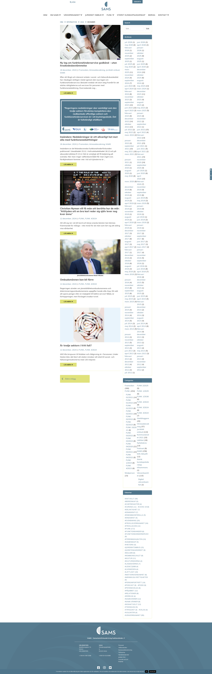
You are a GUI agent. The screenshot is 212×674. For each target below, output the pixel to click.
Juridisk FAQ (121, 657)
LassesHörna (133, 564)
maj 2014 (129, 326)
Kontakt (162, 15)
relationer (132, 593)
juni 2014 (141, 323)
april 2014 (141, 326)
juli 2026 (128, 42)
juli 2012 (128, 372)
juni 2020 (141, 173)
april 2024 (129, 88)
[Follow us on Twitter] (110, 667)
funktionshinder (135, 531)
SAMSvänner (133, 599)
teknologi (132, 607)
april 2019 (129, 203)
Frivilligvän (133, 526)
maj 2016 (129, 271)
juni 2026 (141, 42)
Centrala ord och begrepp (123, 660)
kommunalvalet (134, 556)
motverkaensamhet (136, 575)
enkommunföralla (136, 515)
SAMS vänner (133, 602)
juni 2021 (141, 149)
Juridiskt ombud (93, 15)
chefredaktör (134, 504)
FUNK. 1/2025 (143, 391)
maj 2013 (141, 351)
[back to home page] (106, 631)
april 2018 (129, 222)
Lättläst (140, 440)
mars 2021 (129, 154)
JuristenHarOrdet (136, 550)
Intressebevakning (97, 70)
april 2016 (141, 271)
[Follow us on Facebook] (98, 667)
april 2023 (129, 110)
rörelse (131, 596)
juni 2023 (129, 108)
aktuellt (132, 499)
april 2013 (129, 353)
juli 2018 (140, 217)
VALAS (144, 610)
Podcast (140, 448)
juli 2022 (128, 129)
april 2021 (141, 151)
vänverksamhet (135, 615)
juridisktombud (135, 547)
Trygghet (131, 610)
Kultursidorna (134, 561)
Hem (45, 15)
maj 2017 (141, 244)
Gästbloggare (143, 418)
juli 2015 (128, 296)
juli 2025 (128, 64)
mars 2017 (141, 247)
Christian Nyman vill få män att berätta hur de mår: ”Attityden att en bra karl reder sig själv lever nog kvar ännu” (89, 211)
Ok (146, 671)
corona (131, 507)
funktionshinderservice (136, 535)
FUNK (130, 529)
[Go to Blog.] (72, 22)
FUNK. (109, 15)
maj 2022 (129, 132)
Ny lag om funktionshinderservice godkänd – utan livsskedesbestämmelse (88, 64)
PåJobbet (132, 591)
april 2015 (141, 299)
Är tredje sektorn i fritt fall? (76, 345)
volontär (131, 612)
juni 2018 (141, 220)
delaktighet (133, 510)
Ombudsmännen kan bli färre (77, 279)
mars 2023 (141, 110)
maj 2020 (129, 176)
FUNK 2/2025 (142, 385)
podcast (131, 585)
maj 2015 (129, 299)
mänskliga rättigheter (136, 578)
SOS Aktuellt (142, 454)
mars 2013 (141, 353)
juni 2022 (141, 129)
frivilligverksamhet (137, 523)
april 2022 (141, 132)
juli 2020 (140, 170)
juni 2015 (141, 296)
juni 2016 (141, 269)
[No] (210, 671)
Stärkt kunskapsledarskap (131, 15)
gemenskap (132, 542)
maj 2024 (141, 86)
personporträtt (135, 582)
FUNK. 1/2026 (143, 396)
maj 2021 (129, 151)
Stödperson (130, 473)
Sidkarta (137, 1)
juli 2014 (128, 323)
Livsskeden (132, 569)
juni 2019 (141, 198)
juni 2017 (141, 241)
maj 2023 (141, 108)
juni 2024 (129, 86)
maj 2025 (129, 67)
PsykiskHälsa (133, 588)
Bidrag (151, 15)
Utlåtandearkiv (122, 647)
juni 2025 (141, 64)
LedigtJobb (132, 566)
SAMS (62, 73)
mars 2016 (129, 274)
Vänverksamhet (72, 15)
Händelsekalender (123, 655)
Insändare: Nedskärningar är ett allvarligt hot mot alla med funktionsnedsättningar (89, 138)
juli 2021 (140, 146)
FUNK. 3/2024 (143, 407)
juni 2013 (129, 351)
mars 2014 (129, 329)
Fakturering (121, 652)
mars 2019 (141, 203)
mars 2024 (141, 88)
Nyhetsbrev (142, 443)
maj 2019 (141, 200)
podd (142, 585)
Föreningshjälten (136, 539)
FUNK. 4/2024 (91, 218)
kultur (131, 558)
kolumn (130, 553)
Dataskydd (152, 671)
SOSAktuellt (133, 604)
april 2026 (141, 45)
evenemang (133, 520)
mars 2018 (141, 222)
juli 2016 (140, 266)
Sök (74, 2)
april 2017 (129, 247)
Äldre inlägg (70, 379)
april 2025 (141, 67)
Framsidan (83, 70)
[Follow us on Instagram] (104, 667)
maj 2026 (129, 45)
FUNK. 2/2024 (143, 402)
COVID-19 (144, 507)
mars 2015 (129, 301)
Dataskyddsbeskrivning (125, 650)
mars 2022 (129, 135)
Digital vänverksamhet (143, 482)
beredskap (132, 501)
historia (131, 545)
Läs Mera (70, 93)
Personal (121, 645)
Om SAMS (54, 15)
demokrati (132, 512)
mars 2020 (129, 181)
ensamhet (132, 518)
